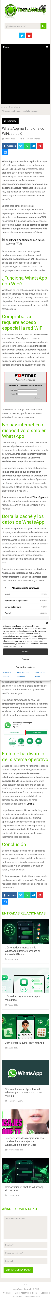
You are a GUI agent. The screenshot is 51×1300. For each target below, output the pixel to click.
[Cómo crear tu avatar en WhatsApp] (25, 1026)
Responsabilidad (33, 1297)
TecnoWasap (17, 1289)
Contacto (7, 1293)
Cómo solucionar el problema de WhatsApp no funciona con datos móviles (23, 1092)
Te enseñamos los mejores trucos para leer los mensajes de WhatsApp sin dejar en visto (24, 1141)
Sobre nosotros (22, 1293)
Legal (34, 1293)
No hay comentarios (31, 139)
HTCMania (29, 803)
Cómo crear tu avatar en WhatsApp (24, 1042)
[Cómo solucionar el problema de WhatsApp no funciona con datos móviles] (25, 1072)
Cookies (44, 1293)
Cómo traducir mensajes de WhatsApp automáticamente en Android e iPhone (23, 951)
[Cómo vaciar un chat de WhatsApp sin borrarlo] (25, 1170)
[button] (46, 623)
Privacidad (17, 1297)
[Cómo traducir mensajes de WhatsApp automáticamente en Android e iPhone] (25, 931)
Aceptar (25, 651)
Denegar (25, 659)
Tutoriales (11, 121)
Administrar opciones (25, 667)
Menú (6, 47)
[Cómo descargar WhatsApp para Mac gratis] (25, 980)
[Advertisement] (25, 77)
